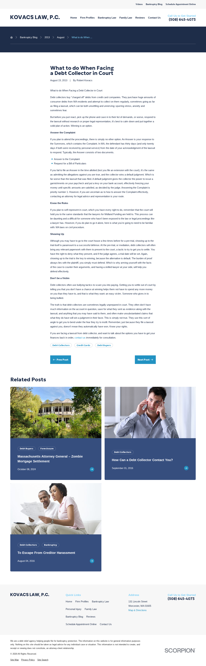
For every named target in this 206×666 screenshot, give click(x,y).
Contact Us (106, 624)
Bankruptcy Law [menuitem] (107, 17)
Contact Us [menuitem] (154, 17)
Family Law (91, 609)
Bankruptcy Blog (154, 4)
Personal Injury (73, 609)
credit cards (83, 345)
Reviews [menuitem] (140, 17)
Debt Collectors (61, 345)
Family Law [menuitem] (125, 17)
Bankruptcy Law (100, 601)
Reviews (90, 616)
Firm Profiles (82, 601)
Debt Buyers (104, 345)
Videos (139, 4)
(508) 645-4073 (182, 19)
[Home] (35, 17)
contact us (80, 337)
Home (69, 601)
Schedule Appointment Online (181, 4)
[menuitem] (14, 660)
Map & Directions (137, 610)
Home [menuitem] (73, 17)
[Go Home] (11, 37)
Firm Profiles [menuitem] (87, 17)
